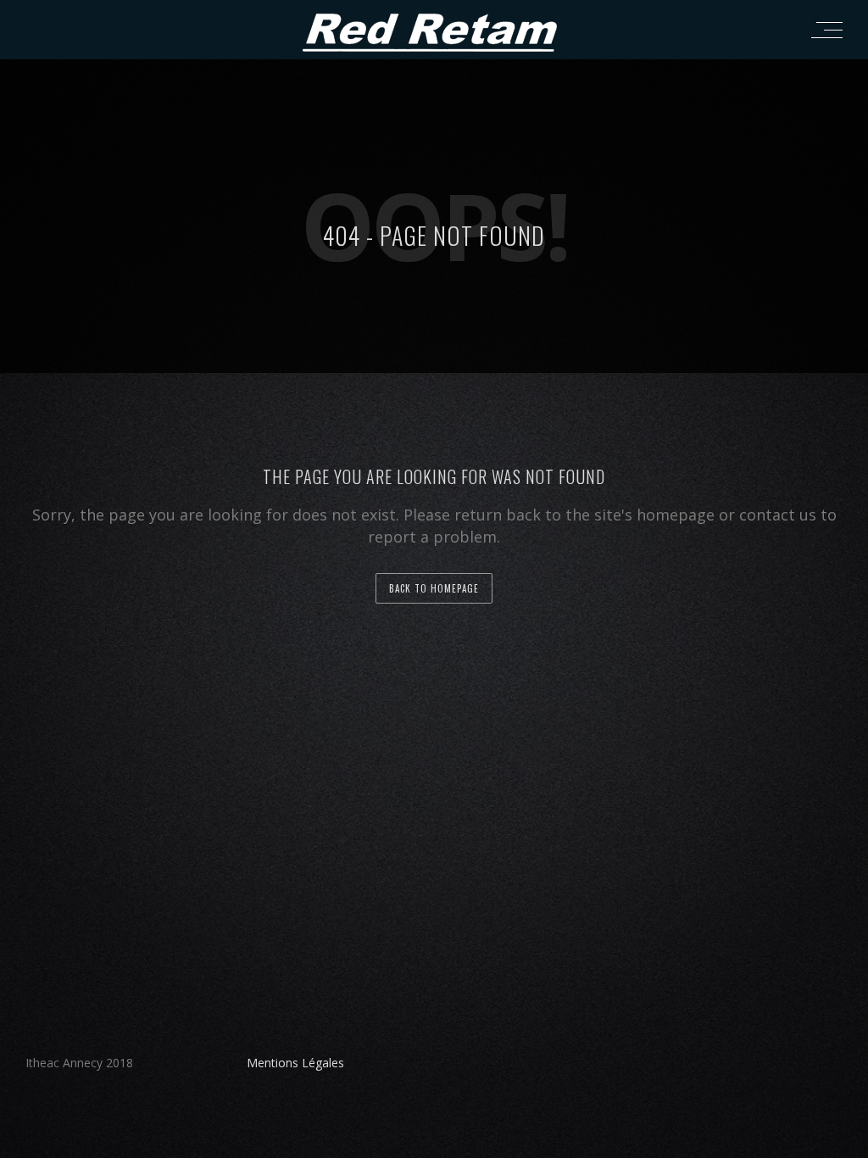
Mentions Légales (295, 1063)
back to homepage (434, 588)
